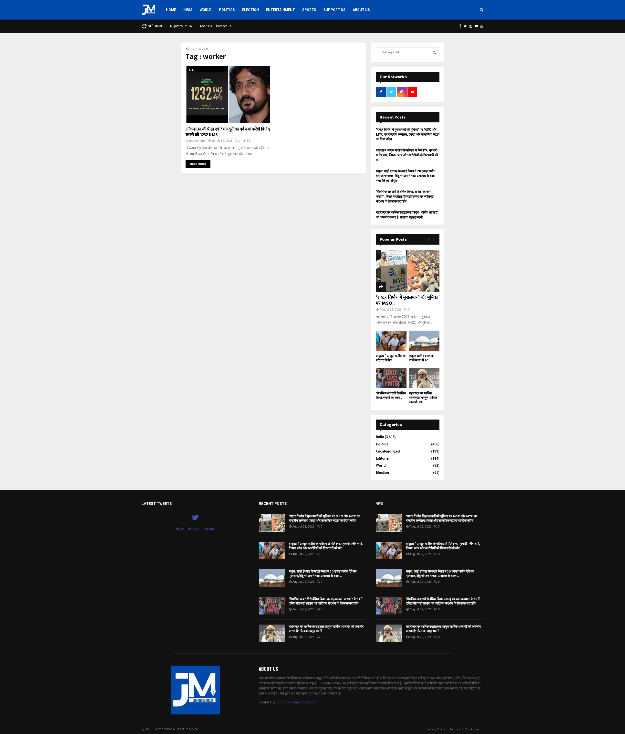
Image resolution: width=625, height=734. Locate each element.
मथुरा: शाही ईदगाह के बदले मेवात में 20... (421, 358)
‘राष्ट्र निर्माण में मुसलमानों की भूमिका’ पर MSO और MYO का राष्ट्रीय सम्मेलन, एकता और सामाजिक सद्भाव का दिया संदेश (407, 134)
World (206, 10)
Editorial (383, 458)
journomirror (197, 140)
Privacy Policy (436, 729)
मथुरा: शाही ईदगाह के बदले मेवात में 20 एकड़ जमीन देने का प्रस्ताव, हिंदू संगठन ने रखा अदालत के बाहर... (322, 574)
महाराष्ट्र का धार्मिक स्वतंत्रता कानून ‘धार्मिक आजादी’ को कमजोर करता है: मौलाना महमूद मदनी (326, 629)
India (187, 10)
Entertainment (280, 10)
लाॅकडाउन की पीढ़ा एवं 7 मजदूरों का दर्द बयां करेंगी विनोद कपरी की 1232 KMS (228, 132)
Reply (180, 528)
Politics (227, 10)
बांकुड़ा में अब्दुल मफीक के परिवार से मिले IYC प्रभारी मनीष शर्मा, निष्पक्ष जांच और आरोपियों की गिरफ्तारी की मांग (407, 155)
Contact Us (223, 26)
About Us (361, 10)
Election (250, 10)
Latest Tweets (157, 503)
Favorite (209, 528)
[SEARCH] (434, 52)
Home (171, 10)
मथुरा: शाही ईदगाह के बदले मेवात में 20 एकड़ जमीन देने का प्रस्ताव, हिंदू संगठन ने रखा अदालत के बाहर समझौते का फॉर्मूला (405, 176)
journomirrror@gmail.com (297, 702)
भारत (379, 503)
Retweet (193, 528)
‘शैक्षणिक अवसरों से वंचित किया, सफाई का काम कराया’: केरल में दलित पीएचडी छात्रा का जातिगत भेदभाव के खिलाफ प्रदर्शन (405, 196)
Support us (334, 10)
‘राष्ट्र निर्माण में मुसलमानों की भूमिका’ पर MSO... (407, 300)
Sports (309, 10)
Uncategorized (388, 451)
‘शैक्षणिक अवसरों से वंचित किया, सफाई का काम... (391, 395)
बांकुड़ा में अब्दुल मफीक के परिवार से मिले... (391, 358)
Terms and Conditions (464, 729)
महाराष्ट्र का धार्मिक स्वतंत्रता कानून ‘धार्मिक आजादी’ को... (423, 397)
